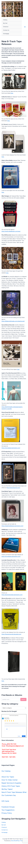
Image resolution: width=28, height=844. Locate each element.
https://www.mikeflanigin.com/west (11, 231)
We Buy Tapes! (7, 789)
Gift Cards (5, 801)
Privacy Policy (7, 813)
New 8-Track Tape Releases (12, 792)
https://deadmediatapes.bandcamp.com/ (12, 526)
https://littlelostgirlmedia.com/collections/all (13, 321)
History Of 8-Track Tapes (11, 786)
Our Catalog (6, 771)
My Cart (5, 23)
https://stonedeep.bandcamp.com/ (11, 448)
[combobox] (14, 708)
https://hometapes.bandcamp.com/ (11, 556)
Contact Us (6, 30)
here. (12, 93)
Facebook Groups (8, 807)
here (18, 369)
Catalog (5, 20)
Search (23, 699)
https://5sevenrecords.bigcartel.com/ (11, 634)
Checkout (5, 26)
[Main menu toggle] (24, 26)
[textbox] (13, 708)
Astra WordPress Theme (17, 840)
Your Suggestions (8, 810)
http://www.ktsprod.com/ (13, 487)
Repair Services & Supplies (11, 783)
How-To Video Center (10, 780)
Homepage (6, 33)
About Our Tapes (8, 777)
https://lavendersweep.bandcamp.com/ (12, 594)
